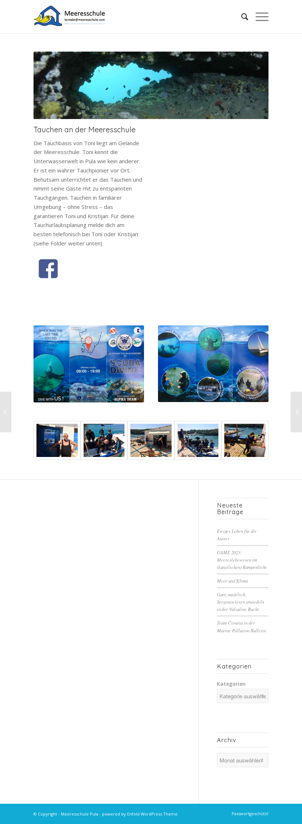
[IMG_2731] (104, 440)
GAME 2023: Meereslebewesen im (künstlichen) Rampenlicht (242, 559)
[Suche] (241, 16)
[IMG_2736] (244, 440)
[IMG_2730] (198, 440)
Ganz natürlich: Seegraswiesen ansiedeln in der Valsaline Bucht (240, 601)
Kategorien (231, 683)
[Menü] (258, 16)
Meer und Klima (232, 580)
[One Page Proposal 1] (57, 440)
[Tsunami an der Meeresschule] (5, 412)
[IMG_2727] (213, 363)
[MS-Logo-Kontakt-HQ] (70, 16)
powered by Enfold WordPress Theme (140, 814)
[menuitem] (241, 16)
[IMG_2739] (151, 440)
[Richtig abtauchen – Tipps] (296, 412)
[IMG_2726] (89, 363)
